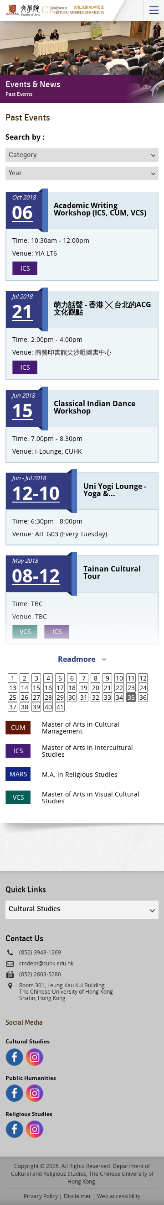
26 (24, 697)
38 (24, 706)
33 (107, 697)
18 (72, 687)
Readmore (77, 659)
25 (12, 697)
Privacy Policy (41, 1196)
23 (131, 687)
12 (143, 678)
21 (107, 687)
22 (119, 687)
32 (95, 697)
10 (119, 678)
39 (36, 706)
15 (36, 687)
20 (95, 687)
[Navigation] (153, 10)
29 (60, 697)
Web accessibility (118, 1196)
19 (83, 687)
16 (48, 687)
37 (12, 706)
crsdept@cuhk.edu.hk (46, 963)
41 (60, 706)
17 (60, 687)
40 (48, 706)
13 (12, 687)
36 (143, 697)
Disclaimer (77, 1196)
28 (48, 697)
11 (131, 678)
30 (72, 697)
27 (36, 697)
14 (24, 687)
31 (83, 697)
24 (143, 687)
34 (119, 697)
